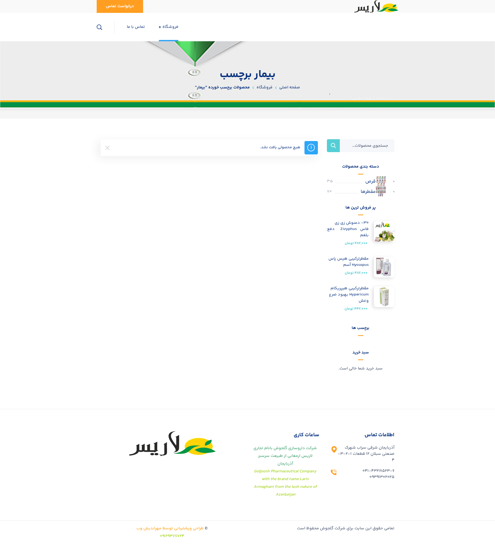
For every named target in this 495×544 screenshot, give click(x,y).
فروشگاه (265, 87)
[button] (120, 6)
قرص (370, 181)
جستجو (333, 145)
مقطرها (368, 191)
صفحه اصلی (289, 87)
